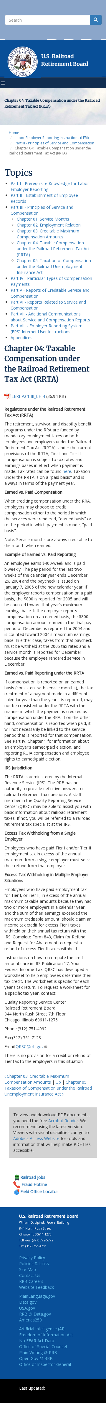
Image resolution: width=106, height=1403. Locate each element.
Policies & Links (34, 1263)
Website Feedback (36, 1287)
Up (58, 1082)
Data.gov (28, 1302)
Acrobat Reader (63, 1120)
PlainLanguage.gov (37, 1296)
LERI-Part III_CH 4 (28, 396)
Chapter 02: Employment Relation (49, 225)
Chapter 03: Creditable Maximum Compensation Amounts (48, 234)
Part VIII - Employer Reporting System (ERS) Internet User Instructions (46, 328)
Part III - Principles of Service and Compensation (54, 143)
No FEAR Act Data (36, 1340)
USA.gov (27, 1308)
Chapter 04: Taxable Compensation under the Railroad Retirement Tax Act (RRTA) (53, 248)
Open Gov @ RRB (36, 1358)
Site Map (27, 1269)
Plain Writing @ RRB (38, 1352)
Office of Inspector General (45, 1364)
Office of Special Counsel (43, 1346)
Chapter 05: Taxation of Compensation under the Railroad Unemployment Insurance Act (54, 266)
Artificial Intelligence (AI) (41, 1329)
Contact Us (29, 1275)
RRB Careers (31, 1281)
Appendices (21, 337)
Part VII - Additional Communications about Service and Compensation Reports (50, 317)
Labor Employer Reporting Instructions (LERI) (52, 137)
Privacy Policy (32, 1257)
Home (14, 132)
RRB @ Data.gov (35, 1314)
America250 (30, 1320)
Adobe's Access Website (36, 1138)
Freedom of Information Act (46, 1334)
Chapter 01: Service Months (43, 219)
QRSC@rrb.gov (30, 1046)
